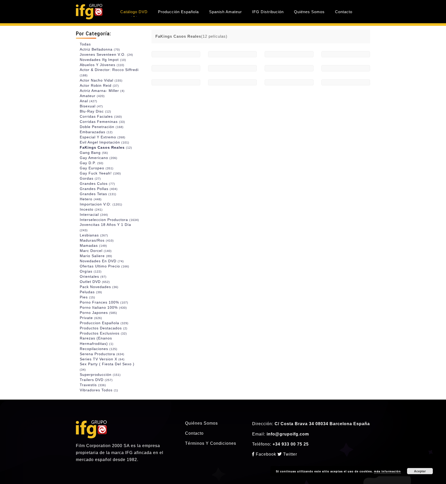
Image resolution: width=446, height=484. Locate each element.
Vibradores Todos (99, 390)
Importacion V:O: (101, 204)
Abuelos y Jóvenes (102, 65)
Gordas (90, 178)
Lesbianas (94, 235)
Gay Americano (98, 158)
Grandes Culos (97, 183)
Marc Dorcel (96, 251)
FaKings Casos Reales (106, 147)
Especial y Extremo (102, 137)
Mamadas (93, 245)
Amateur (92, 96)
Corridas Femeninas (102, 122)
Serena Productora (102, 354)
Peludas (91, 292)
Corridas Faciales (101, 116)
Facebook (265, 454)
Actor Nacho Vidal (101, 80)
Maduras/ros (97, 240)
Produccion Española (104, 323)
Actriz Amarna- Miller (102, 91)
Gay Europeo (97, 168)
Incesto (91, 209)
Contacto (343, 12)
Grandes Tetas (98, 194)
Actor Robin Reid (99, 85)
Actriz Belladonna (100, 49)
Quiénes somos (201, 423)
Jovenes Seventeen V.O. (106, 54)
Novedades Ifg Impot (103, 60)
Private (91, 318)
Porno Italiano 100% (103, 307)
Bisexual (91, 106)
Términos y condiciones (210, 443)
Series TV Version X (102, 359)
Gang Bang (94, 152)
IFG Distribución (268, 12)
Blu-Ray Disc (95, 111)
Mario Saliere (96, 256)
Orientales (93, 276)
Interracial (94, 214)
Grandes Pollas (99, 189)
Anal (88, 101)
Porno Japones (98, 313)
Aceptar (420, 471)
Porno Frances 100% (104, 302)
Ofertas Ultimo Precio (104, 266)
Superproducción (100, 374)
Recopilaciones (98, 349)
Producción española (178, 12)
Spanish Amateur (225, 12)
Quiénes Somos (309, 12)
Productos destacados (104, 328)
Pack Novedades (99, 287)
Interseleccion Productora (109, 220)
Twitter (289, 454)
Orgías (91, 271)
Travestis (93, 385)
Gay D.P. (91, 163)
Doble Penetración (102, 127)
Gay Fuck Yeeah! (100, 173)
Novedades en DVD (102, 261)
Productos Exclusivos (103, 333)
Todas (85, 44)
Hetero (91, 199)
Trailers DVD (96, 380)
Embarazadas (96, 132)
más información (387, 471)
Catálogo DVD (134, 12)
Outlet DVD (95, 282)
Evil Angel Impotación (104, 142)
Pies (87, 297)
